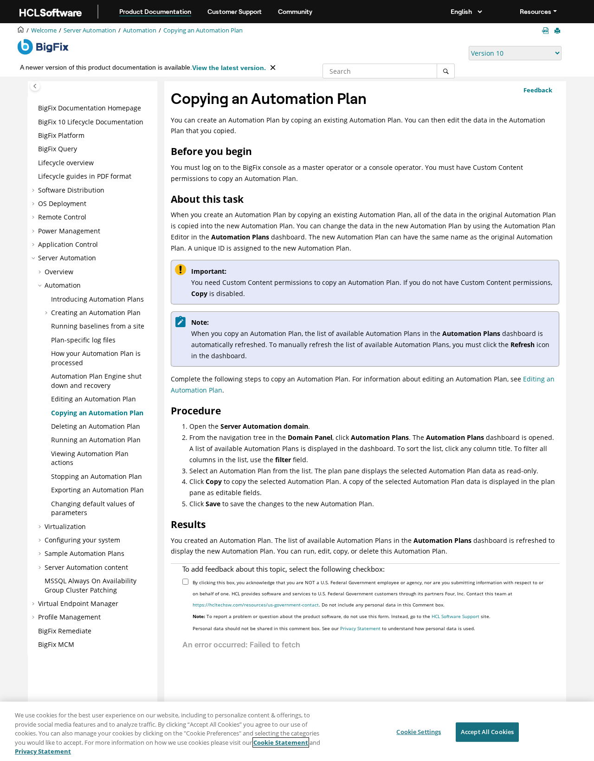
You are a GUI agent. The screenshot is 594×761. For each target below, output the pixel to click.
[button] (34, 108)
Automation (139, 30)
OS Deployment (62, 203)
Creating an (96, 312)
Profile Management (69, 617)
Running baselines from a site (97, 326)
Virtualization (65, 526)
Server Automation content (86, 567)
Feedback (537, 90)
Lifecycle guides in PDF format (84, 176)
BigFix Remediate (64, 630)
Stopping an (96, 476)
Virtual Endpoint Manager (78, 603)
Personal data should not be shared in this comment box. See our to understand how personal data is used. (334, 628)
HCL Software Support (455, 616)
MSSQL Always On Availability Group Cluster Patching (90, 585)
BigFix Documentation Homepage (89, 107)
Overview (59, 271)
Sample (84, 553)
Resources (535, 11)
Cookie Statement (280, 742)
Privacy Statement (360, 628)
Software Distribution (71, 190)
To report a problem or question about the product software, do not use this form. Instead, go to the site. (342, 616)
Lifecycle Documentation (90, 121)
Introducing (97, 299)
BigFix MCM (56, 644)
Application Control (68, 244)
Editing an (93, 398)
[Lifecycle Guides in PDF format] (547, 31)
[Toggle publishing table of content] (35, 86)
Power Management (69, 230)
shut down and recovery (96, 381)
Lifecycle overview (66, 162)
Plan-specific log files (83, 339)
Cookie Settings (418, 732)
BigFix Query (57, 148)
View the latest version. (229, 67)
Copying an (203, 30)
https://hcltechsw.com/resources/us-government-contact (256, 604)
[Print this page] (558, 31)
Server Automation (90, 30)
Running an (96, 439)
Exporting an (97, 489)
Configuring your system (82, 539)
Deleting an (95, 426)
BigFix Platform (61, 135)
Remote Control (62, 217)
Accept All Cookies (487, 732)
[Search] (446, 71)
